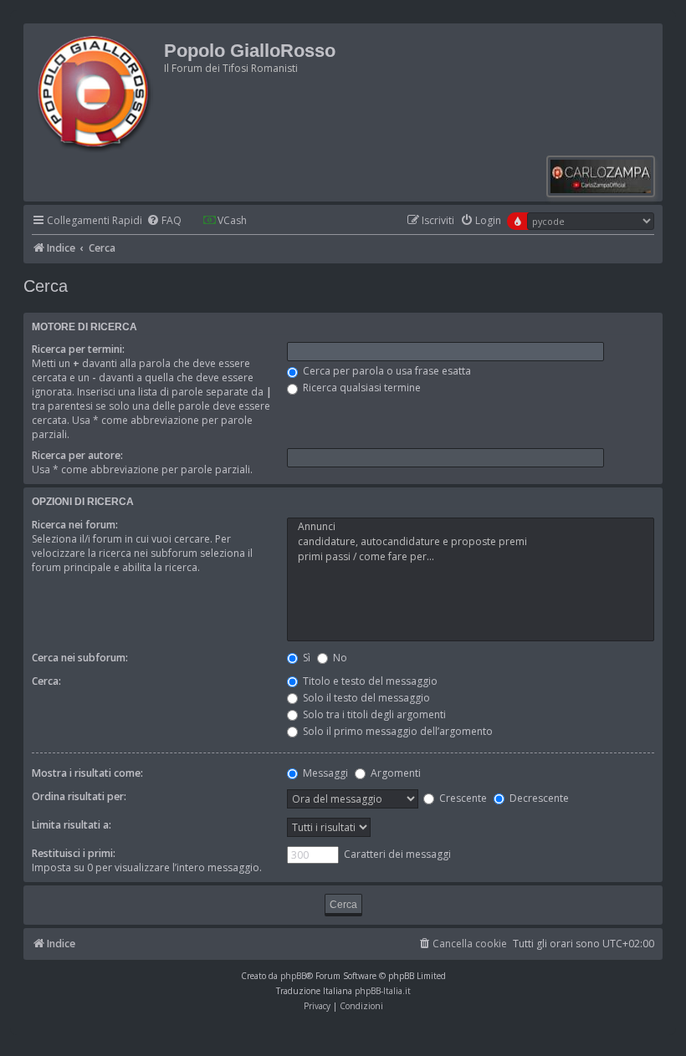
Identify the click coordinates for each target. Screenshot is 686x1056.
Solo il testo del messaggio (365, 698)
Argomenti (394, 773)
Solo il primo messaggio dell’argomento (396, 731)
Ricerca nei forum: (75, 525)
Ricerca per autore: (77, 455)
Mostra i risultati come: (87, 773)
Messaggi (324, 773)
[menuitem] (164, 221)
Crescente (462, 798)
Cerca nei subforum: (80, 657)
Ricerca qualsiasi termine (360, 387)
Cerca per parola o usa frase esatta (385, 371)
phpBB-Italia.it (383, 991)
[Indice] (96, 92)
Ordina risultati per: (79, 796)
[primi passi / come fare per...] (471, 556)
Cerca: (46, 681)
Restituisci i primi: (73, 853)
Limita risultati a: (71, 825)
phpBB (293, 976)
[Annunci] (471, 526)
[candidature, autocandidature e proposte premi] (471, 541)
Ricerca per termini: (78, 349)
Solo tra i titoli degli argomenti (373, 714)
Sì (305, 657)
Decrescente (538, 798)
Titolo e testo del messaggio (369, 681)
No (338, 657)
